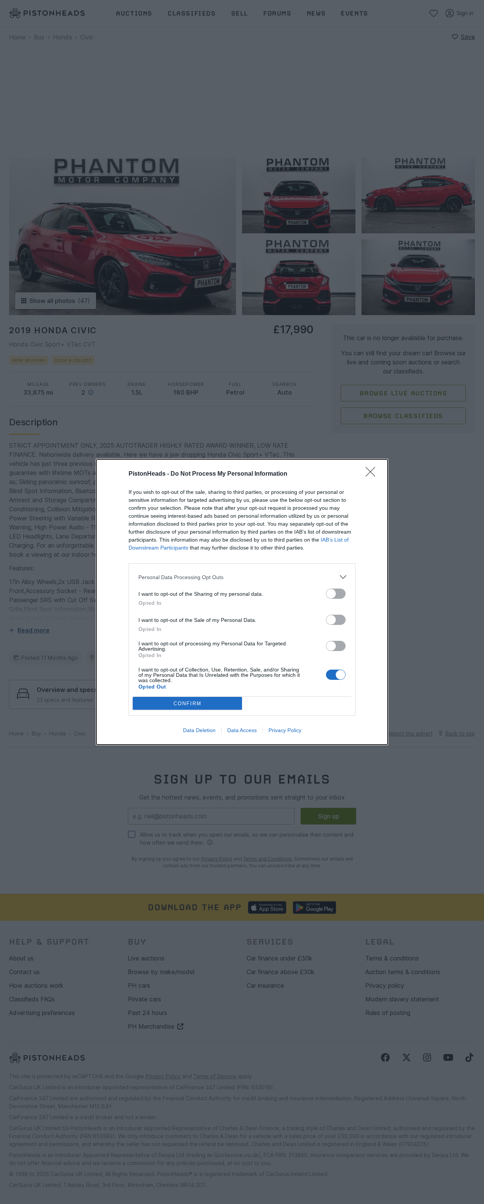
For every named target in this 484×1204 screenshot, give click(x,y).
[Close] (373, 474)
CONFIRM (188, 703)
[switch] (336, 594)
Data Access (242, 730)
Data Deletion (199, 730)
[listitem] (242, 577)
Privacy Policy (284, 730)
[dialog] (242, 602)
